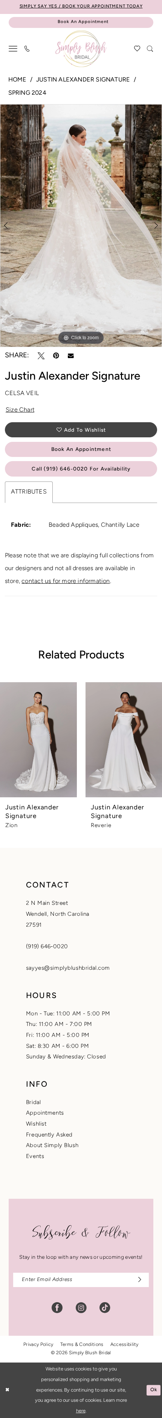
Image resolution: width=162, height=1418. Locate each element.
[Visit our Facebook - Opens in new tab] (57, 1308)
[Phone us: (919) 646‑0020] (27, 48)
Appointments (45, 1113)
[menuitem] (13, 49)
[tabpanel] (81, 226)
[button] (13, 49)
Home (17, 80)
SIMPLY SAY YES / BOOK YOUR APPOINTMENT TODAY (81, 6)
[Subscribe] (137, 1279)
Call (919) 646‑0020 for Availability (81, 469)
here (81, 1411)
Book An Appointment (81, 449)
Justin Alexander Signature (83, 80)
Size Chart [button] (20, 410)
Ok (153, 1389)
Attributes (29, 492)
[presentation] (38, 739)
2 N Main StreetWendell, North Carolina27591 (57, 914)
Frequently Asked (49, 1135)
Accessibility (124, 1345)
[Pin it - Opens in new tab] (56, 355)
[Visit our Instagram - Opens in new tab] (81, 1308)
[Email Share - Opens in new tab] (71, 356)
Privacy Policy (38, 1345)
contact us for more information (65, 581)
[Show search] (150, 48)
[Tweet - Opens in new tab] (41, 355)
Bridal (33, 1103)
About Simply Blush (52, 1146)
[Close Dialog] (7, 1390)
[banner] (81, 49)
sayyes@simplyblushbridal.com (68, 968)
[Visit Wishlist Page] (137, 48)
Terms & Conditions (82, 1345)
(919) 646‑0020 (47, 947)
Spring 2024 (27, 93)
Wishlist (36, 1124)
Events (35, 1157)
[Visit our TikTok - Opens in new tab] (104, 1308)
